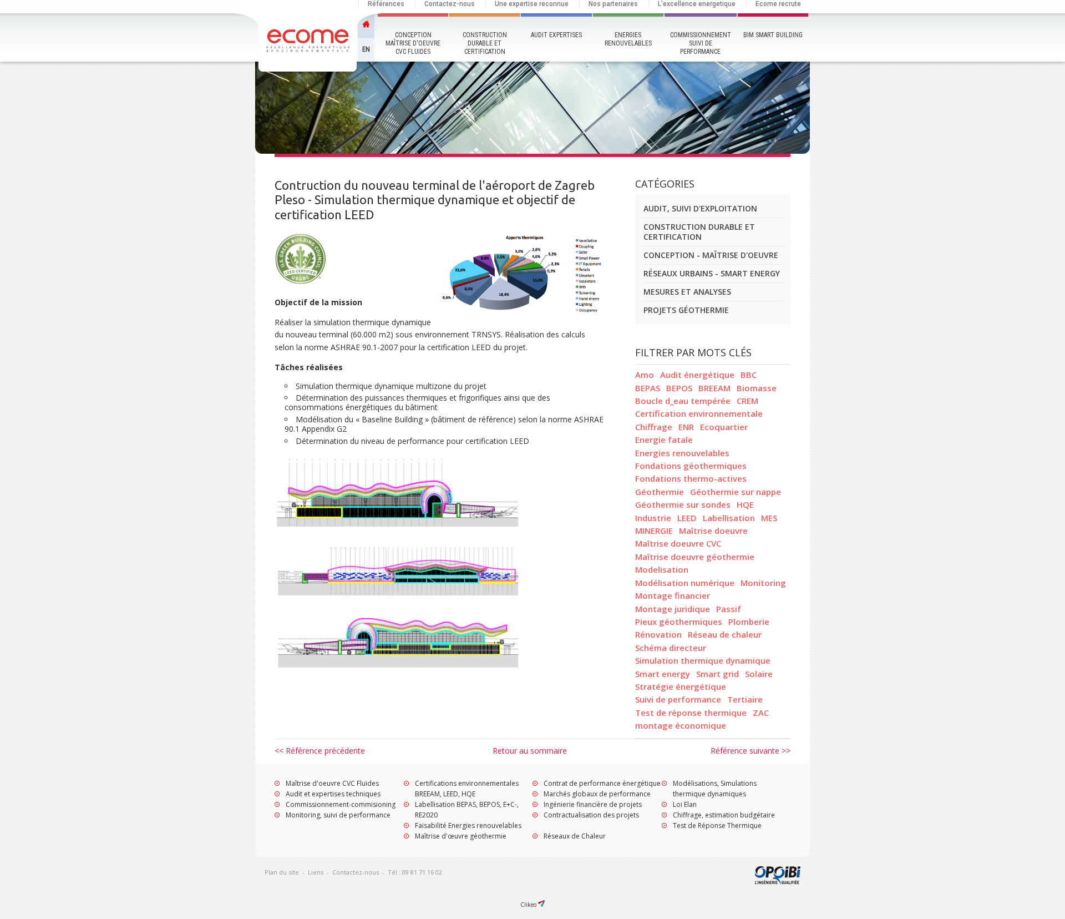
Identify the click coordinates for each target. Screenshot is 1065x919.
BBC (749, 374)
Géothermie (659, 491)
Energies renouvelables (628, 39)
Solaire (759, 673)
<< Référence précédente (320, 750)
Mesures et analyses (687, 291)
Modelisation (661, 569)
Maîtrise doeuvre (713, 530)
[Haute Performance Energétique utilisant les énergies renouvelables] (309, 44)
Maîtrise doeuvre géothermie (694, 556)
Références (386, 4)
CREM (747, 400)
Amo (644, 374)
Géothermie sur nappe (735, 491)
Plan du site (282, 872)
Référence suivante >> (750, 750)
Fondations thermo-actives (691, 478)
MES (769, 517)
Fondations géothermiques (691, 465)
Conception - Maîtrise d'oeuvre (710, 255)
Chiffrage (653, 426)
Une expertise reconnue (532, 4)
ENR (686, 426)
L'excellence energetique (697, 4)
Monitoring (763, 582)
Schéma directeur (670, 647)
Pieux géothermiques (678, 621)
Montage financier (672, 595)
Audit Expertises (556, 35)
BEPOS (679, 387)
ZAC (761, 712)
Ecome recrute (778, 4)
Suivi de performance (678, 699)
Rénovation (658, 634)
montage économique (680, 725)
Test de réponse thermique (691, 712)
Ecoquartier (724, 426)
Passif (728, 608)
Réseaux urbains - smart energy (711, 273)
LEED (687, 517)
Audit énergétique (697, 374)
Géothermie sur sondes (683, 504)
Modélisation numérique (684, 582)
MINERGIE (654, 530)
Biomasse (757, 387)
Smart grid (717, 673)
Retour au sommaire (530, 750)
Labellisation (729, 517)
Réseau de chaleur (725, 634)
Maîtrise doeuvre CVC (678, 543)
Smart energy (662, 673)
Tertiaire (745, 699)
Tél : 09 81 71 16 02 (415, 872)
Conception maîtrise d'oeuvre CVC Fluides (413, 43)
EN (366, 49)
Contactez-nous (449, 4)
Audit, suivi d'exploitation (700, 208)
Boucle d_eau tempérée (683, 400)
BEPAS (647, 387)
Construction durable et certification (485, 43)
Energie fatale (664, 439)
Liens (315, 872)
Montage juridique (672, 608)
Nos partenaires (613, 4)
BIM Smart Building (773, 35)
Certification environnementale (699, 413)
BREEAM (714, 387)
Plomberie (748, 621)
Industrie (653, 517)
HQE (745, 504)
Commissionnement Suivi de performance (700, 43)
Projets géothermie (686, 310)
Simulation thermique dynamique (702, 660)
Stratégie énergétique (680, 686)
